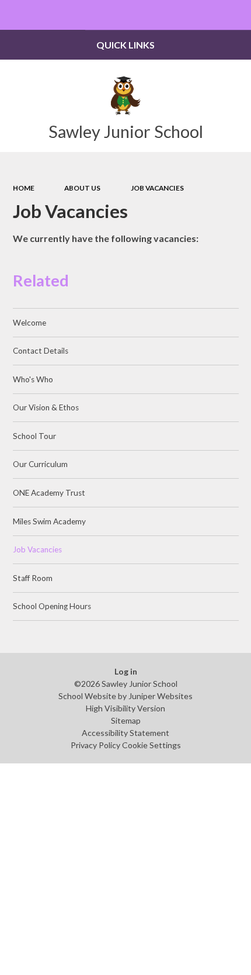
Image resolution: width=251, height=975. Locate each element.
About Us (82, 188)
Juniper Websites (160, 696)
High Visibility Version (125, 708)
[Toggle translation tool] (206, 15)
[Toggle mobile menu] (15, 15)
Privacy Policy (95, 745)
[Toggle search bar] (236, 15)
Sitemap (126, 720)
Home (23, 188)
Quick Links (125, 44)
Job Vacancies (157, 188)
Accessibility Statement (125, 733)
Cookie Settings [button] (151, 745)
